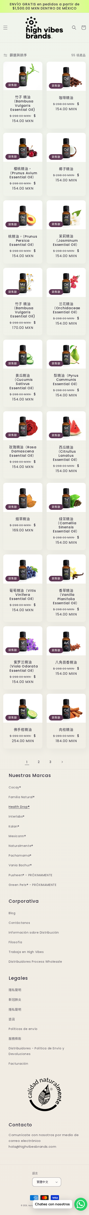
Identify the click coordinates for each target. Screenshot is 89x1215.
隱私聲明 (15, 990)
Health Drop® (19, 807)
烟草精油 (23, 519)
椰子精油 (66, 169)
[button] (5, 27)
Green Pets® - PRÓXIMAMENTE (33, 885)
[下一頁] (62, 762)
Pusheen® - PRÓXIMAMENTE (30, 875)
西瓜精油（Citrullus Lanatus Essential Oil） (66, 453)
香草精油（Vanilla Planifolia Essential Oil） (66, 597)
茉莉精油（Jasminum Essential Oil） (66, 240)
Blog (12, 913)
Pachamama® (20, 855)
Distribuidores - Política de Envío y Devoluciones (36, 1051)
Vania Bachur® (20, 865)
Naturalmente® (21, 846)
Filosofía (15, 942)
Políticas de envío (23, 1029)
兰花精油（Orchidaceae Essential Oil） (66, 308)
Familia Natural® (22, 797)
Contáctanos (19, 923)
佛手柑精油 (23, 730)
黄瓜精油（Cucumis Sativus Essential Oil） (23, 382)
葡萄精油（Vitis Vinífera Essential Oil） (23, 595)
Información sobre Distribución (34, 932)
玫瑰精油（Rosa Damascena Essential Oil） (23, 451)
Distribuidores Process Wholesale (35, 961)
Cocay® (15, 787)
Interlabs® (17, 816)
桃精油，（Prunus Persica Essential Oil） (22, 240)
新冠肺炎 (15, 999)
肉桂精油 (66, 730)
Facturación (18, 1063)
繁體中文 (42, 1182)
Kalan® (14, 826)
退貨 (12, 1019)
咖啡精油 (66, 98)
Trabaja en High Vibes (26, 952)
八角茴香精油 (66, 662)
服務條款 (15, 1038)
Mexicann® (17, 836)
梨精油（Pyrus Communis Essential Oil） (66, 380)
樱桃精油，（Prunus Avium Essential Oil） (22, 173)
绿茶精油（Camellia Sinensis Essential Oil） (66, 525)
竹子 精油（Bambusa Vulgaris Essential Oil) (22, 103)
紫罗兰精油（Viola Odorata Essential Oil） (23, 666)
